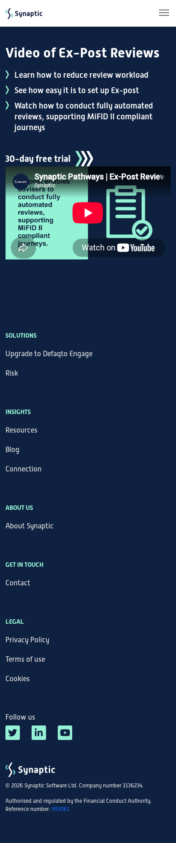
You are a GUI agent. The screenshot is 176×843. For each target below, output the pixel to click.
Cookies (17, 679)
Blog (12, 450)
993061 (60, 809)
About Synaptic (29, 526)
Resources (21, 430)
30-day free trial (37, 158)
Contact (17, 583)
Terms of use (25, 659)
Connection (23, 469)
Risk (11, 373)
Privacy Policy (27, 640)
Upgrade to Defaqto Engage (49, 354)
